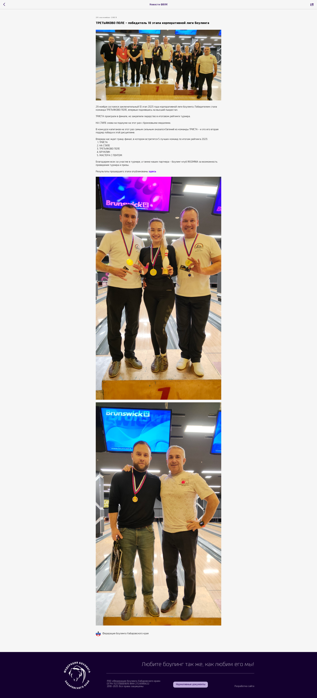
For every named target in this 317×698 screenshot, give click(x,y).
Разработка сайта (244, 686)
